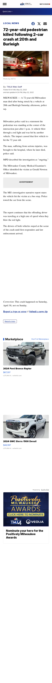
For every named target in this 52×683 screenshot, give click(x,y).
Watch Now (44, 4)
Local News (11, 23)
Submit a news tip (38, 311)
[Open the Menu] (4, 4)
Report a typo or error (15, 311)
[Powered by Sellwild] (45, 490)
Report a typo (10, 321)
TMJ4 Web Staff (14, 87)
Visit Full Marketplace (40, 339)
